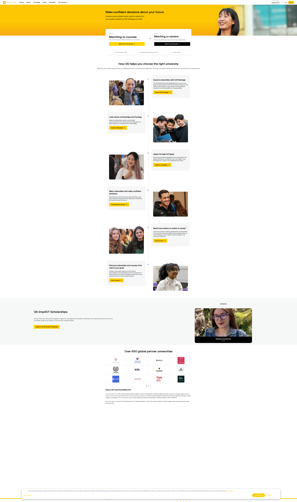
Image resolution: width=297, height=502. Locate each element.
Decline (270, 495)
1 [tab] (146, 386)
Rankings (21, 2)
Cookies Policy (229, 491)
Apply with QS (275, 2)
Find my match (115, 280)
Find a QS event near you (118, 204)
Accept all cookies (258, 495)
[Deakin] (181, 369)
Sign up (291, 2)
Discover (28, 2)
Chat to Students (62, 2)
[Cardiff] (181, 360)
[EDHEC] (137, 379)
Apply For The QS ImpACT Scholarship (47, 327)
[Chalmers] (115, 369)
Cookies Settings (28, 495)
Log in (285, 2)
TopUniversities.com (111, 394)
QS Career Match (110, 401)
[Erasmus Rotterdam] (181, 379)
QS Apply (129, 397)
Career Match (37, 2)
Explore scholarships (117, 128)
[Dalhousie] (159, 369)
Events (44, 2)
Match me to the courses (127, 44)
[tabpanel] (149, 370)
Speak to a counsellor (161, 165)
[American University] (137, 360)
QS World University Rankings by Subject (134, 396)
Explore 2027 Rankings (161, 92)
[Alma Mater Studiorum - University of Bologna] (115, 360)
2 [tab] (148, 386)
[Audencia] (159, 360)
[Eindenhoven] (159, 379)
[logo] (10, 2)
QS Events (121, 397)
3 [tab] (150, 386)
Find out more (159, 241)
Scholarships (52, 2)
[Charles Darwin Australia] (137, 369)
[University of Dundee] (115, 379)
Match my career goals (172, 44)
